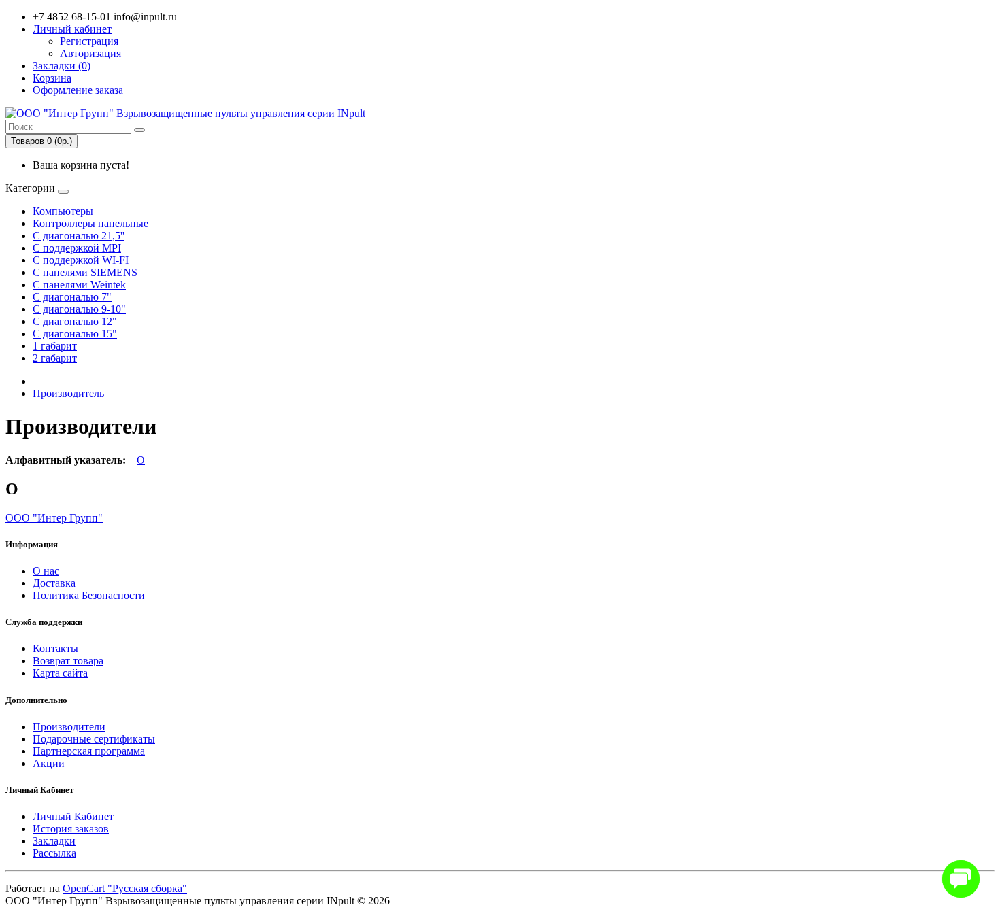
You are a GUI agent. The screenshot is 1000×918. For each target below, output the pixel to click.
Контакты (55, 648)
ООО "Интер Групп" (54, 518)
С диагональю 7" (72, 297)
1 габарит (55, 346)
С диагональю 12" (75, 321)
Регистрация (89, 41)
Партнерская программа (89, 751)
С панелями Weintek (79, 284)
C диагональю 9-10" (79, 309)
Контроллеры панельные (90, 223)
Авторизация (90, 53)
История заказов (71, 828)
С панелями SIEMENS (85, 272)
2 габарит (55, 358)
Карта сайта (60, 673)
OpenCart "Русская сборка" (125, 888)
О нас (46, 571)
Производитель (68, 393)
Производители (69, 726)
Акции (49, 763)
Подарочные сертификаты (94, 739)
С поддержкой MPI (77, 248)
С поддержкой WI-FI (81, 260)
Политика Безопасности (89, 595)
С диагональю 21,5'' (78, 235)
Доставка (54, 583)
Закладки (54, 841)
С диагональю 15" (75, 333)
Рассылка (54, 853)
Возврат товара (68, 660)
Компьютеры (63, 211)
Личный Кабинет (73, 816)
